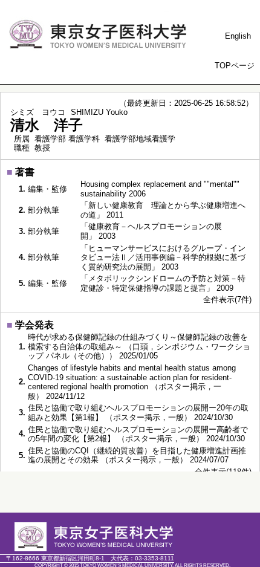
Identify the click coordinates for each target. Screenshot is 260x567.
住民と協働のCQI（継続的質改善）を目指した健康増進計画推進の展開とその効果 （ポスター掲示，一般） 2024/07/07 (137, 455)
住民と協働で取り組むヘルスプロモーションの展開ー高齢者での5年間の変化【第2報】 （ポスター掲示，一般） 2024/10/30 (138, 434)
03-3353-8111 (142, 558)
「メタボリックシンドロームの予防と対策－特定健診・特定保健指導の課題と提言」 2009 (162, 283)
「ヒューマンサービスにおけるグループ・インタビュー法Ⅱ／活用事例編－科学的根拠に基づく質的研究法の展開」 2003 (162, 257)
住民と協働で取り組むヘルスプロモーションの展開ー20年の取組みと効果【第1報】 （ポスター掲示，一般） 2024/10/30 (138, 412)
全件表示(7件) (227, 299)
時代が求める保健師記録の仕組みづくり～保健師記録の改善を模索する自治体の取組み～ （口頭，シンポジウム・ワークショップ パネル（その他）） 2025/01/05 (139, 346)
